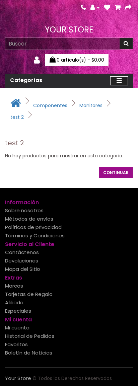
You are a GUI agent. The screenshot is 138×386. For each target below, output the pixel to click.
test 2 (17, 117)
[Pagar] (128, 7)
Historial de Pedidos (29, 335)
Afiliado (14, 302)
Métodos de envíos (29, 218)
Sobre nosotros (24, 210)
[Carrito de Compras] (118, 7)
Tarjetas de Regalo (29, 294)
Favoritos (16, 344)
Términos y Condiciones (35, 235)
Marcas (14, 285)
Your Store (69, 29)
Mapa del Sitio (22, 269)
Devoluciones (21, 260)
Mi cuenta (17, 327)
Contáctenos (22, 252)
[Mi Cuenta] (94, 7)
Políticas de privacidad (33, 227)
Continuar (116, 172)
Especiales (18, 310)
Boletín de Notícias (28, 352)
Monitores (90, 105)
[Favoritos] (107, 7)
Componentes (50, 105)
